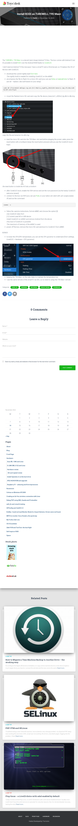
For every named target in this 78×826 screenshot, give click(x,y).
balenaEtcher (62, 79)
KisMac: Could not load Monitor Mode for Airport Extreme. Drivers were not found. (33, 512)
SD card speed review (15, 473)
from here (34, 74)
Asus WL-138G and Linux (15, 461)
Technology (56, 287)
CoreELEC (48, 63)
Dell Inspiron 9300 (12, 531)
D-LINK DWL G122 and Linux (16, 465)
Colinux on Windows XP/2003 (16, 492)
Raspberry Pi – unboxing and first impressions (22, 484)
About (8, 446)
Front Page (10, 454)
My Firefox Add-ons (13, 520)
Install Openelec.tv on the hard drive (19, 477)
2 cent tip (14, 287)
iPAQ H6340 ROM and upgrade (17, 480)
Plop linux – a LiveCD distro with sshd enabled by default (32, 796)
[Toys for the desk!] (12, 3)
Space (8, 535)
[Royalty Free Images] (11, 552)
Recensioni (10, 488)
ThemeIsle (46, 821)
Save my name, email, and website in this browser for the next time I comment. (30, 361)
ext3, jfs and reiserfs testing (15, 504)
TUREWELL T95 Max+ (13, 60)
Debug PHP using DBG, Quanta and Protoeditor (21, 500)
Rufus (53, 79)
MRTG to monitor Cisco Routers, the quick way (21, 516)
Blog (8, 450)
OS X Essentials (11, 524)
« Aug (7, 436)
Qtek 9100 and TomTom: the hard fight (18, 527)
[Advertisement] (39, 44)
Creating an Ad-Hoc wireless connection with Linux (23, 496)
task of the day (45, 287)
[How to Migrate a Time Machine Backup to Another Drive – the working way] (39, 629)
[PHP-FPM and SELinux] (39, 698)
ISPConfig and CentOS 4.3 (14, 508)
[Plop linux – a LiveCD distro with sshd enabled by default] (39, 766)
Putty (38, 196)
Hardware (24, 287)
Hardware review (12, 469)
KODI (19, 63)
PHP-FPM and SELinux (16, 728)
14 (10, 425)
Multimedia (34, 287)
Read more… (61, 668)
